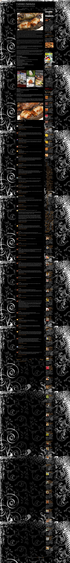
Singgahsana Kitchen (49, 347)
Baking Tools (51, 212)
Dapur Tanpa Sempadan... (48, 327)
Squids (52, 229)
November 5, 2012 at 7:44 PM (22, 147)
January (48, 204)
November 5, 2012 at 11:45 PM (22, 182)
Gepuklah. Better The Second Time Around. (50, 238)
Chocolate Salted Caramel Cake (50, 102)
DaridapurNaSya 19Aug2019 (51, 395)
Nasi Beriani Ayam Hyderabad (50, 148)
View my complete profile (48, 32)
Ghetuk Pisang (51, 472)
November (48, 166)
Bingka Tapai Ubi (50, 108)
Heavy (46, 220)
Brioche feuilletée (50, 442)
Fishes (48, 218)
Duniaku (47, 422)
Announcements (47, 211)
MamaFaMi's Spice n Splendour (49, 404)
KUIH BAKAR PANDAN (50, 528)
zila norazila (20, 163)
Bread (50, 214)
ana (18, 330)
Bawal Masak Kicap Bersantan (49, 178)
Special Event (48, 229)
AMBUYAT (50, 456)
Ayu (18, 131)
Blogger (43, 557)
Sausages (52, 227)
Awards (47, 212)
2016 (46, 162)
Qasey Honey (20, 318)
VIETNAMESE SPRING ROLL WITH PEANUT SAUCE (51, 482)
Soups (52, 228)
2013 (46, 164)
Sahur (49, 226)
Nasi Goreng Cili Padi (49, 176)
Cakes (50, 215)
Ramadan (47, 225)
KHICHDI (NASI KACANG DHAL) (51, 433)
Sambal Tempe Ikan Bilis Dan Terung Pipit (51, 264)
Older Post (41, 359)
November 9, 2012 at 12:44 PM (22, 343)
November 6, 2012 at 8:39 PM (22, 240)
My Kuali (47, 255)
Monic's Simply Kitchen (49, 385)
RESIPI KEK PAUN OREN (50, 328)
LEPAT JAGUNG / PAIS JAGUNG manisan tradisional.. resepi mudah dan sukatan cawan (49, 339)
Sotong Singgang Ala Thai (50, 319)
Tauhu (49, 230)
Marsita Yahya (20, 124)
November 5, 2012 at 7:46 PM (22, 153)
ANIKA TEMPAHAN (50, 547)
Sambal (48, 227)
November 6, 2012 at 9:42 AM (22, 202)
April (47, 201)
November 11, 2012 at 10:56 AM (22, 348)
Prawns (49, 224)
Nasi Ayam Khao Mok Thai (51, 299)
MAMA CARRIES (50, 405)
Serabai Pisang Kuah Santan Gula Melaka (51, 247)
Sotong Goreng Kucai (49, 177)
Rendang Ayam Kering (49, 169)
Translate (51, 12)
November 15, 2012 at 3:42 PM (22, 354)
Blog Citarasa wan (48, 278)
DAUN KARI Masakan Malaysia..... (49, 432)
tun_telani (19, 345)
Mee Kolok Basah (49, 170)
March (47, 202)
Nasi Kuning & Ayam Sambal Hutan (50, 142)
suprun (38, 557)
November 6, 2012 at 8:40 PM (22, 292)
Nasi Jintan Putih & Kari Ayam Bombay (50, 134)
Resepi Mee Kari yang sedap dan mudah (51, 424)
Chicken (46, 216)
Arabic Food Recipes (49, 307)
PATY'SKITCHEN (48, 480)
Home (30, 359)
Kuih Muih (20, 121)
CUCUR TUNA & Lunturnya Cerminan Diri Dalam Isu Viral (51, 349)
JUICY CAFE (47, 527)
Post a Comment (20, 356)
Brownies (46, 215)
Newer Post (19, 359)
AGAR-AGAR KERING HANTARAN (50, 280)
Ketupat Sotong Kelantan (51, 520)
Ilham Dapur (47, 376)
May (47, 200)
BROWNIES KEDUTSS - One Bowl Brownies (50, 538)
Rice (52, 225)
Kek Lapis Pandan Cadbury (51, 358)
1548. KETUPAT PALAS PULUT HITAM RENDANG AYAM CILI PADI (51, 275)
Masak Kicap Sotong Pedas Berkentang (49, 193)
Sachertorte (48, 167)
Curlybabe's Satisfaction (25, 4)
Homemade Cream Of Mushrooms (50, 511)
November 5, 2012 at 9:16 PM (22, 167)
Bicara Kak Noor (48, 464)
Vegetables (47, 231)
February (48, 203)
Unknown (19, 224)
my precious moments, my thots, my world (49, 490)
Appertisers (52, 211)
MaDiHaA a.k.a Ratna (21, 209)
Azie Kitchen (47, 262)
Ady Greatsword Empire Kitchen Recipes (49, 441)
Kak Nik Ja (19, 138)
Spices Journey (48, 546)
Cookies (52, 216)
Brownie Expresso (49, 180)
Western (46, 232)
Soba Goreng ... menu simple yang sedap (51, 492)
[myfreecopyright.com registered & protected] (49, 67)
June (47, 199)
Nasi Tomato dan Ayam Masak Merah (50, 290)
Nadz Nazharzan (20, 195)
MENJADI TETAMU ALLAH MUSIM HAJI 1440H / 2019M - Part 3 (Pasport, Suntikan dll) (51, 368)
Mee (46, 222)
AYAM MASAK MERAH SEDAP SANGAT (51, 414)
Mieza (19, 190)
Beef (47, 213)
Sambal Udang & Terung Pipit (50, 96)
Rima (19, 176)
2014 (46, 163)
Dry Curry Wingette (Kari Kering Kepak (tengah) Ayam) (51, 501)
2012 (46, 165)
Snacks (47, 228)
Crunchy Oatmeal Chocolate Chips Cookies (51, 387)
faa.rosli (19, 145)
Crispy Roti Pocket (49, 168)
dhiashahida (20, 204)
